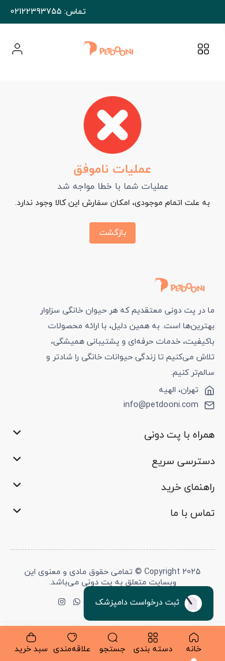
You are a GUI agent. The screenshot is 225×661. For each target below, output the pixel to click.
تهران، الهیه (178, 390)
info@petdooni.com (160, 405)
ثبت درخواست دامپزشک (138, 602)
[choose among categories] (203, 52)
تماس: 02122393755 (48, 11)
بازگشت (112, 232)
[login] (17, 49)
